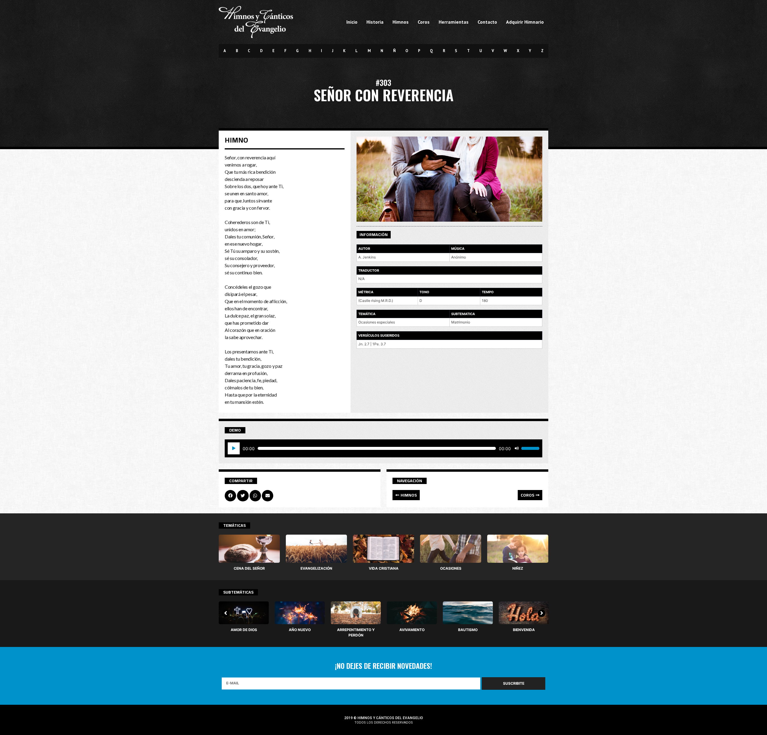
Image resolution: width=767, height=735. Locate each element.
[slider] (530, 448)
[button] (406, 495)
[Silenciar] (516, 448)
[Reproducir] (234, 448)
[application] (383, 448)
